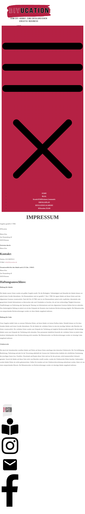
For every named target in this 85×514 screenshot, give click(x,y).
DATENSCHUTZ (15, 508)
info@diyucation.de (11, 262)
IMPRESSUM (7, 508)
